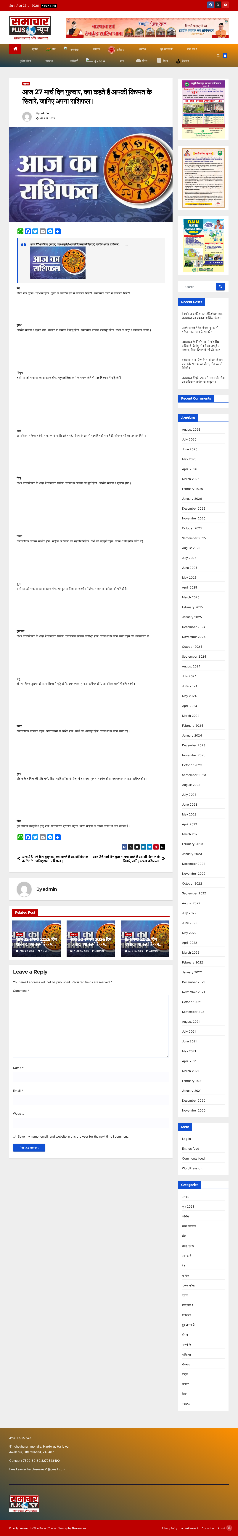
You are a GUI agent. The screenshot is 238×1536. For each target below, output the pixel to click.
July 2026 (189, 439)
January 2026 (192, 498)
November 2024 (194, 637)
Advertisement (189, 1528)
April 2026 (189, 469)
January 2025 (192, 617)
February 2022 (192, 962)
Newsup (62, 1528)
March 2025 (191, 597)
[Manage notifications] (229, 1528)
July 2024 (189, 676)
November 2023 (194, 755)
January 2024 (192, 735)
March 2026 (191, 479)
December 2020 (193, 1100)
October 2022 (192, 883)
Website (18, 1113)
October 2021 (192, 1002)
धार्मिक (185, 1275)
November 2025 (194, 518)
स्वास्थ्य (186, 1404)
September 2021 (194, 1012)
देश (183, 1266)
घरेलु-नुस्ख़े (188, 1246)
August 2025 (191, 548)
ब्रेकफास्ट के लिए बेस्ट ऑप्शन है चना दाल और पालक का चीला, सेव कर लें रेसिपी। (202, 364)
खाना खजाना (189, 1226)
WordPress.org (193, 1168)
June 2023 (189, 804)
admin (45, 113)
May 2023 (189, 814)
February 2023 (192, 844)
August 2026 (191, 429)
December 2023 (193, 745)
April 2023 (189, 824)
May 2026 (189, 459)
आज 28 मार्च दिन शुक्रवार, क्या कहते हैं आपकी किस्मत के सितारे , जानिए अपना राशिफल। (55, 859)
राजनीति (186, 1344)
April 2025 (189, 587)
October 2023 (192, 765)
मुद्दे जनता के (188, 1325)
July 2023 (189, 794)
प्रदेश (185, 1295)
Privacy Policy (170, 1528)
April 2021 (189, 1061)
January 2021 (191, 1091)
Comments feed (193, 1158)
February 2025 (192, 607)
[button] (218, 56)
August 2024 (191, 666)
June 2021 (189, 1041)
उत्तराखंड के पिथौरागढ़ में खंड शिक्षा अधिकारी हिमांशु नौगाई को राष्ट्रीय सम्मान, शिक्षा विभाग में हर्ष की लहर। (202, 346)
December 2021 (193, 982)
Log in (186, 1139)
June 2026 (189, 449)
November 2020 (194, 1110)
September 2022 (194, 893)
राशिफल (26, 84)
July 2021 (189, 1031)
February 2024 (192, 725)
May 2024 (189, 696)
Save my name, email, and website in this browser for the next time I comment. (73, 1136)
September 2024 (194, 656)
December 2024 (193, 627)
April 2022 (189, 943)
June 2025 (189, 568)
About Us (223, 1528)
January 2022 (192, 972)
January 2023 (192, 854)
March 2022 (191, 952)
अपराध (185, 1196)
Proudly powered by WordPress (28, 1528)
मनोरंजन (186, 1315)
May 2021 (189, 1051)
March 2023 (191, 834)
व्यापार (185, 1384)
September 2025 (194, 538)
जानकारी (187, 1256)
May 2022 (189, 933)
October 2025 (192, 528)
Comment (21, 991)
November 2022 (194, 873)
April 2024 (189, 706)
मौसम (185, 1335)
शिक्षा (184, 1394)
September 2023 (194, 775)
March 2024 (191, 716)
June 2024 (189, 686)
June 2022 (189, 923)
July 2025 (189, 558)
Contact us (208, 1528)
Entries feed (190, 1148)
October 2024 (192, 646)
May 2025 (189, 577)
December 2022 (193, 864)
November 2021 (193, 992)
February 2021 (192, 1081)
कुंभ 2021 (188, 1206)
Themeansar (79, 1528)
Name (18, 1068)
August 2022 (191, 903)
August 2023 (191, 785)
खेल (184, 1236)
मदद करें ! (187, 1305)
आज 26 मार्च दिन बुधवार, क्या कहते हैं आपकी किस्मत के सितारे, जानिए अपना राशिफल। (126, 859)
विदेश (185, 1374)
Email (18, 1091)
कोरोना (186, 1216)
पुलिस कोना (188, 1285)
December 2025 (193, 508)
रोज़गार (186, 1364)
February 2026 (192, 489)
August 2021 (191, 1021)
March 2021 (190, 1071)
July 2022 (189, 913)
